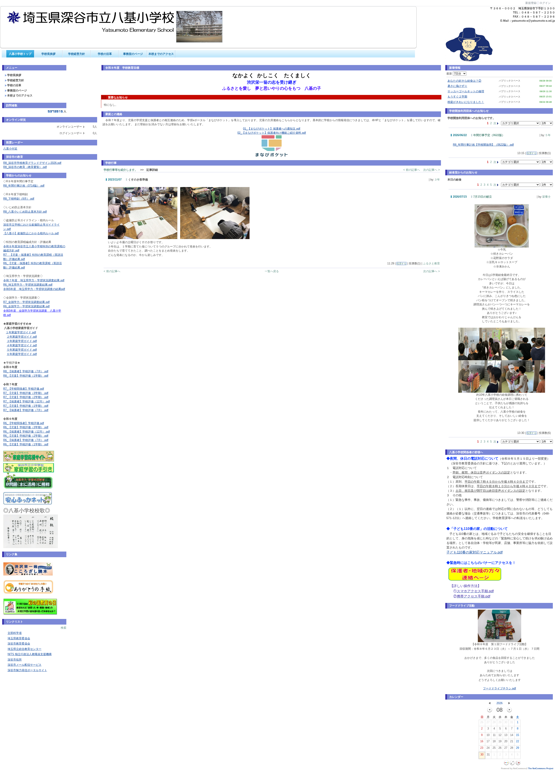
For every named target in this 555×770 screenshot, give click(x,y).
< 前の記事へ (411, 169)
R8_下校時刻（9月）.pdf (18, 198)
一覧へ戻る (272, 271)
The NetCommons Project (540, 768)
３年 (437, 179)
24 (488, 747)
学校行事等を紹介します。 (120, 169)
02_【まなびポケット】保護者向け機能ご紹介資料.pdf (271, 132)
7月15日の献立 (482, 196)
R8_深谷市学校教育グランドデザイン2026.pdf (32, 162)
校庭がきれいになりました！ (465, 102)
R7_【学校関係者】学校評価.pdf (23, 388)
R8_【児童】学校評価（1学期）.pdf (25, 375)
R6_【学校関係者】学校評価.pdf (23, 423)
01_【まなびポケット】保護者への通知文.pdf (271, 128)
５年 (548, 135)
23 (481, 747)
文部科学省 (15, 633)
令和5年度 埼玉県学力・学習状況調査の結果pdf (34, 289)
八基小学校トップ (20, 53)
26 (481, 722)
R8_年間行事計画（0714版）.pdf (23, 185)
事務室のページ (133, 53)
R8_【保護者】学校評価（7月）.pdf (25, 371)
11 (494, 735)
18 (494, 741)
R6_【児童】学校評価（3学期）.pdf (25, 427)
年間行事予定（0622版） (489, 135)
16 (481, 741)
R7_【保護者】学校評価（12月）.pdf (26, 401)
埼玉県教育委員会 (19, 638)
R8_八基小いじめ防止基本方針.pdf (25, 211)
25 (494, 747)
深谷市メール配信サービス (24, 664)
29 (499, 722)
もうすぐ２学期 (457, 96)
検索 (63, 627)
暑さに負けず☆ (457, 86)
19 (499, 741)
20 (505, 741)
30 (505, 722)
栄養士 (546, 196)
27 (488, 722)
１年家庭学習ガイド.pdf (21, 332)
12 (499, 735)
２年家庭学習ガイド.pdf (22, 336)
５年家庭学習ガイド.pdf (22, 349)
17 (488, 741)
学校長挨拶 (48, 53)
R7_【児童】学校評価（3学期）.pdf (25, 393)
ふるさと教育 (431, 263)
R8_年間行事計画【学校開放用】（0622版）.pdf (483, 144)
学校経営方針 (76, 53)
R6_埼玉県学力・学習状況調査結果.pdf (27, 284)
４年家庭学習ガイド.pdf (22, 345)
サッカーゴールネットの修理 (465, 91)
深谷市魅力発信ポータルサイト (27, 670)
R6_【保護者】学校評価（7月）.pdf (25, 440)
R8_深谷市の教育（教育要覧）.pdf (25, 167)
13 (505, 735)
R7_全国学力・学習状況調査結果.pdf (26, 302)
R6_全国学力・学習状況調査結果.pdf (26, 306)
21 (511, 741)
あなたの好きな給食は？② (464, 80)
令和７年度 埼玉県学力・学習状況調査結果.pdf (33, 280)
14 (511, 735)
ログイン (545, 3)
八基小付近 (10, 148)
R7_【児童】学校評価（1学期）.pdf (25, 405)
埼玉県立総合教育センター (24, 649)
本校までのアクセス (161, 53)
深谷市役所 (15, 659)
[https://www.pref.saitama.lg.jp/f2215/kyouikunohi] (30, 614)
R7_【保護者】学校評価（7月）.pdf (25, 410)
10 (488, 735)
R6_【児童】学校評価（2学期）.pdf (25, 435)
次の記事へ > (431, 169)
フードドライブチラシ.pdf (499, 688)
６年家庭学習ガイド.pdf (22, 354)
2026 (499, 703)
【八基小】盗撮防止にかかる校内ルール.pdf (31, 233)
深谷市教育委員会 (19, 643)
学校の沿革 (105, 53)
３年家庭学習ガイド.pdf (22, 341)
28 (494, 722)
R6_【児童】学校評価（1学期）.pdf (25, 444)
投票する (401, 263)
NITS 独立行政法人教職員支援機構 (30, 654)
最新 (449, 73)
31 (511, 722)
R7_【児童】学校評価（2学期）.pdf (25, 397)
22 (517, 741)
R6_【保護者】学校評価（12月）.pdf (26, 431)
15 (517, 735)
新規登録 (531, 3)
